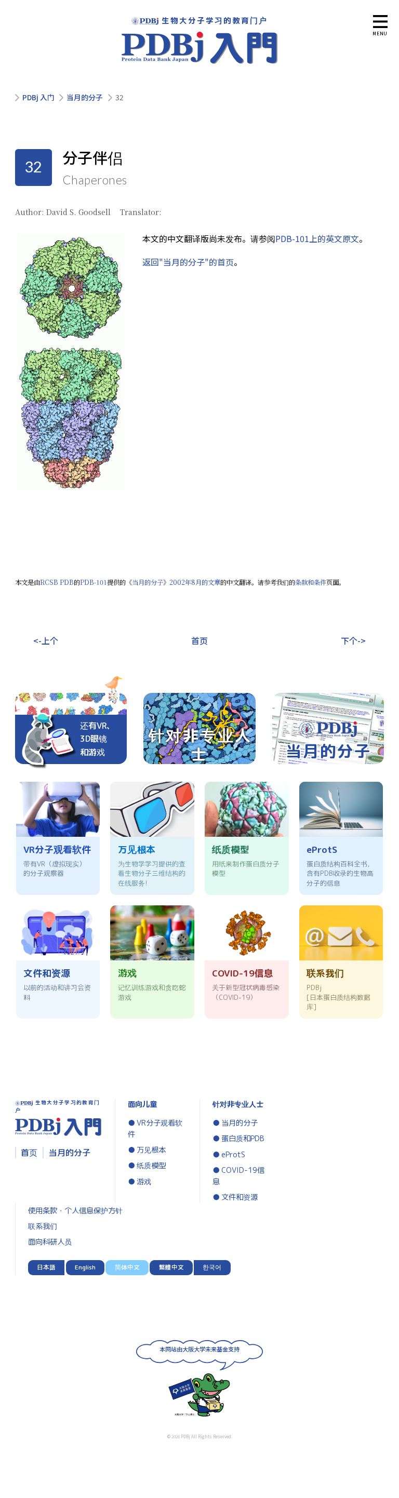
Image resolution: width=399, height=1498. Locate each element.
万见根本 (151, 1150)
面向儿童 (142, 1104)
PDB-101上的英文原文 (317, 238)
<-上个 (45, 640)
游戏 (144, 1181)
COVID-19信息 (238, 1176)
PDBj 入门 (38, 97)
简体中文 (127, 1267)
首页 (199, 640)
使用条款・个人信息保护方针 (75, 1211)
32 (119, 97)
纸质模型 (151, 1165)
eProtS (233, 1154)
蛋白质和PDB (242, 1138)
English (85, 1267)
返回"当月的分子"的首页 (188, 262)
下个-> (353, 640)
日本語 (46, 1267)
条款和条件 (310, 582)
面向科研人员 (50, 1242)
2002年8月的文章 (194, 582)
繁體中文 (171, 1267)
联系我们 (42, 1226)
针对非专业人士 (237, 1104)
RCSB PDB (57, 582)
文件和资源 (239, 1197)
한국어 (212, 1267)
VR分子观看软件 (155, 1129)
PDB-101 (93, 582)
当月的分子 (84, 97)
